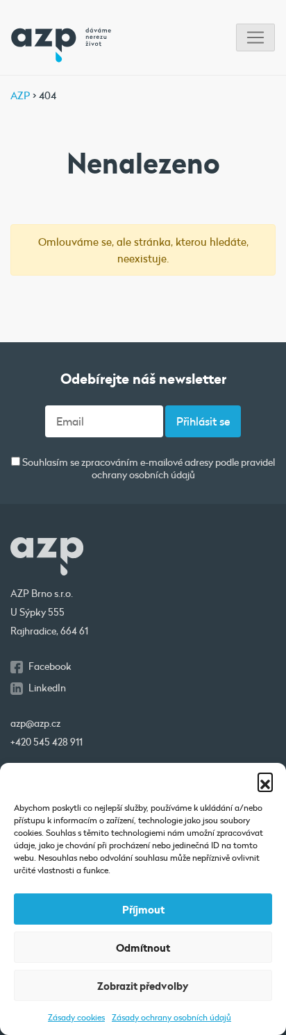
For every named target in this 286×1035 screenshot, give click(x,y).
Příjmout (143, 909)
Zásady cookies (76, 1017)
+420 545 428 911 (46, 742)
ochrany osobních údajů (143, 475)
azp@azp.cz (35, 723)
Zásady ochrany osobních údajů (171, 1017)
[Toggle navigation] (255, 38)
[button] (265, 780)
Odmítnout (143, 947)
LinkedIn (47, 688)
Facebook (50, 666)
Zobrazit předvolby (143, 986)
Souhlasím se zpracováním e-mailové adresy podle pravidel (147, 469)
